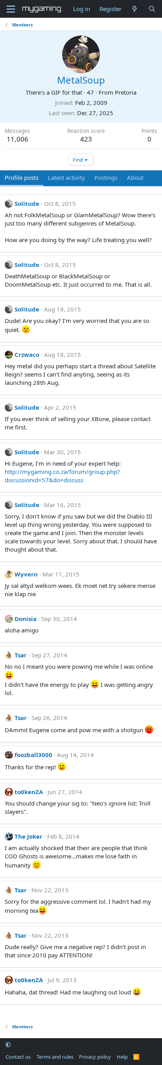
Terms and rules (55, 1056)
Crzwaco (27, 354)
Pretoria (125, 92)
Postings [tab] (106, 177)
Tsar (21, 655)
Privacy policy (95, 1056)
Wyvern (26, 574)
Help (122, 1056)
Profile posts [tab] (22, 177)
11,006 (17, 139)
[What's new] (134, 9)
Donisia (26, 619)
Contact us (18, 1056)
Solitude (27, 203)
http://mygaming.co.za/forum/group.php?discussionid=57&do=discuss (62, 476)
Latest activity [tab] (66, 177)
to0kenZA (29, 792)
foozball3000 (33, 755)
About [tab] (135, 177)
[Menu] (11, 9)
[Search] (152, 9)
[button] (8, 1045)
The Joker (28, 836)
